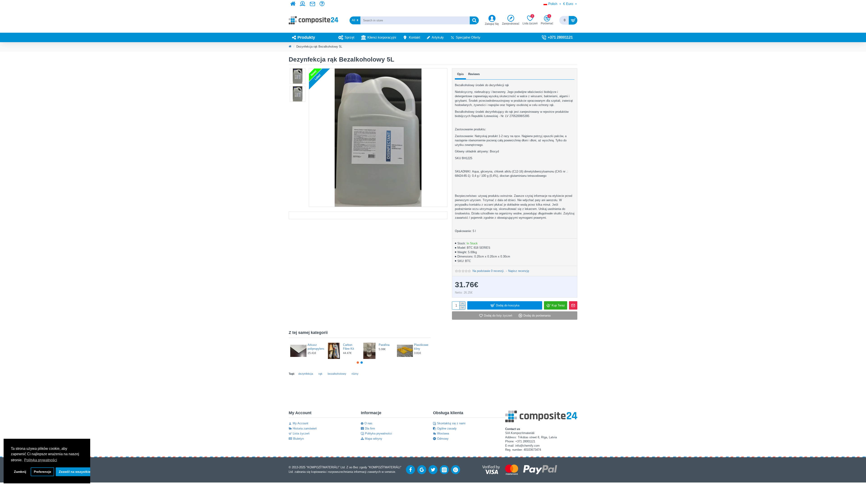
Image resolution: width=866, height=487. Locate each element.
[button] (297, 69)
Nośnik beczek (419, 346)
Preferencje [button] (42, 471)
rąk (320, 373)
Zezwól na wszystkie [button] (74, 471)
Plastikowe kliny (350, 346)
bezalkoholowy (337, 373)
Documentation (368, 215)
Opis (460, 74)
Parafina (313, 345)
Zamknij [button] (20, 471)
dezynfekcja (305, 373)
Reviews (474, 74)
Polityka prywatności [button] (40, 460)
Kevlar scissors (384, 346)
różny (355, 373)
